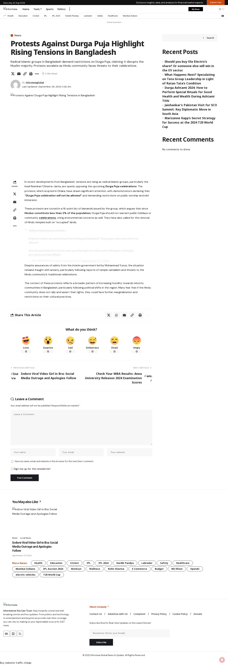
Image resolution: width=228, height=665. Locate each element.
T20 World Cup (51, 574)
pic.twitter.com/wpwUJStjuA (44, 254)
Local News (25, 538)
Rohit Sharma (116, 568)
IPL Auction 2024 (53, 568)
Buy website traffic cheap (15, 662)
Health (11, 16)
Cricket (36, 16)
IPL (45, 16)
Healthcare (113, 16)
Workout (76, 568)
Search (210, 37)
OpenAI (194, 568)
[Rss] (20, 634)
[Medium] (13, 634)
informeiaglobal (35, 82)
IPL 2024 (56, 16)
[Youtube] (6, 634)
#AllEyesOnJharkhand (41, 230)
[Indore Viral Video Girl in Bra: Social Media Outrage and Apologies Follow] (35, 521)
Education (23, 16)
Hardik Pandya (72, 16)
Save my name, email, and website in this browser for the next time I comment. (54, 461)
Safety (100, 16)
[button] (69, 9)
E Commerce (139, 568)
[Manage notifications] (222, 659)
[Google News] (223, 16)
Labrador (88, 16)
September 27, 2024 (95, 261)
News (17, 35)
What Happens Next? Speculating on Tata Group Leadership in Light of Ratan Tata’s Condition (188, 79)
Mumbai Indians (130, 16)
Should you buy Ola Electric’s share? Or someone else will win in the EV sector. (188, 66)
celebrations (47, 217)
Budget (159, 568)
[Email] (19, 73)
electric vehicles (25, 574)
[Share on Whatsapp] (116, 315)
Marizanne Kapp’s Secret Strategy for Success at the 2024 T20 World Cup (188, 122)
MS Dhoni (176, 568)
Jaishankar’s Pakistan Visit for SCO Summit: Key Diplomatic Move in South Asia (189, 109)
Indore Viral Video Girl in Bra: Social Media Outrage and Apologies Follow (35, 546)
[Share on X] (13, 73)
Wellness (94, 568)
